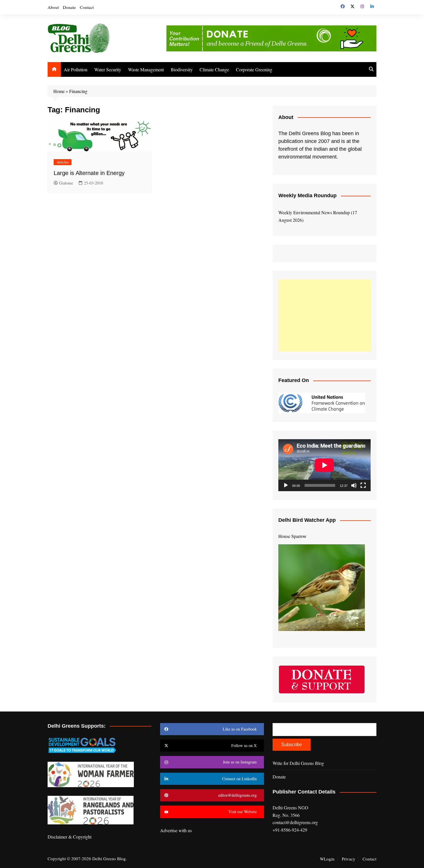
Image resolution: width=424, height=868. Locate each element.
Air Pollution (75, 69)
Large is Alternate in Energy (89, 173)
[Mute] (354, 485)
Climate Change (214, 69)
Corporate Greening (254, 69)
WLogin (327, 858)
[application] (324, 465)
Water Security (107, 69)
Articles (63, 162)
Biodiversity (182, 69)
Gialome (66, 183)
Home (59, 91)
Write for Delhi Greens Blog (298, 763)
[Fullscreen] (363, 485)
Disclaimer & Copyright (69, 837)
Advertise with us (176, 830)
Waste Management (146, 69)
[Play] (286, 485)
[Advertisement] (324, 315)
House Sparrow (292, 536)
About (53, 7)
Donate (69, 7)
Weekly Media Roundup (307, 195)
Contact (87, 7)
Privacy (348, 858)
